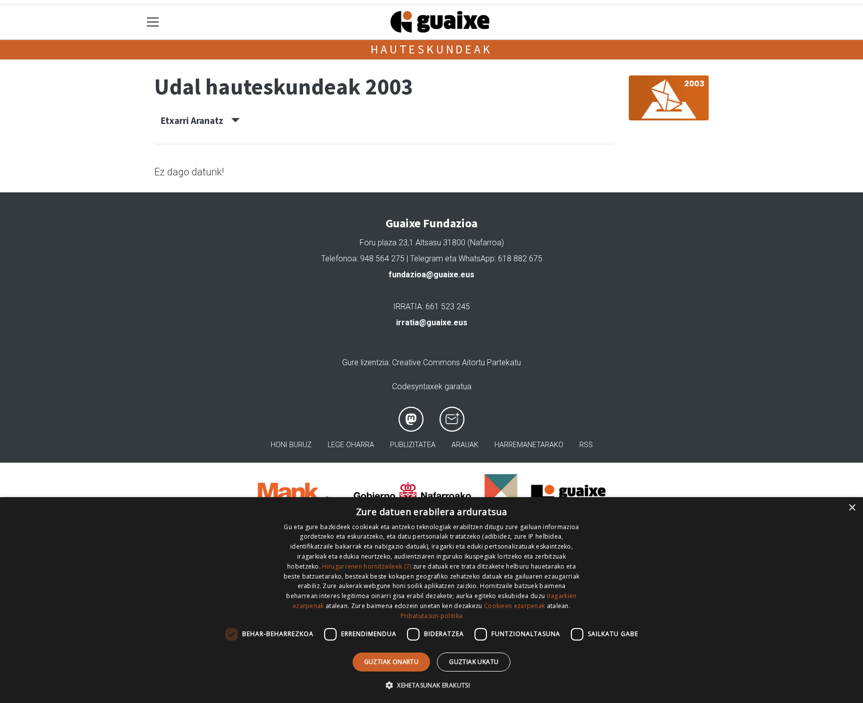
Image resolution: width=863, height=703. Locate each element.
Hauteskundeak (431, 49)
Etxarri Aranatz (196, 120)
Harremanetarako (528, 445)
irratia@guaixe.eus (431, 322)
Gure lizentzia (365, 362)
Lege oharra (351, 445)
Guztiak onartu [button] (391, 662)
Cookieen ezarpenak (514, 606)
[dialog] (431, 600)
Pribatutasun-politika (431, 616)
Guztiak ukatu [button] (473, 662)
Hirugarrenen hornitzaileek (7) (366, 566)
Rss (586, 445)
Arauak (464, 445)
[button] (431, 685)
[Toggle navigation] (153, 22)
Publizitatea (412, 445)
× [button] (852, 508)
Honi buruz (291, 445)
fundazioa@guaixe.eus (431, 274)
